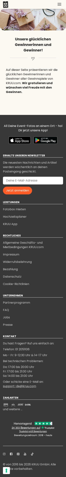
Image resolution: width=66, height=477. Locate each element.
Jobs (6, 317)
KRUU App (10, 224)
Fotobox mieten (14, 209)
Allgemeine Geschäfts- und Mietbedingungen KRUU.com (23, 245)
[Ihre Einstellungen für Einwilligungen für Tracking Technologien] (6, 470)
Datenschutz (12, 276)
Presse (8, 325)
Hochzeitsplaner (15, 217)
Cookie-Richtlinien (16, 284)
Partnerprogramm (16, 302)
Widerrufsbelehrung (17, 262)
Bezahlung (10, 269)
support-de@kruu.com (19, 386)
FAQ (6, 310)
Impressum (11, 254)
